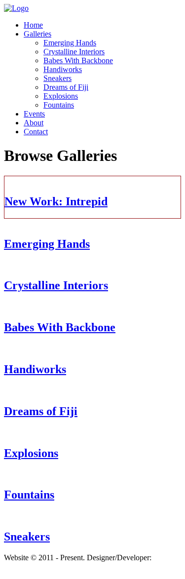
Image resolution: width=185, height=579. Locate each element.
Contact (36, 131)
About (33, 122)
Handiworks (62, 69)
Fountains (58, 105)
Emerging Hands (69, 43)
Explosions (60, 96)
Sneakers (57, 78)
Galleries (37, 34)
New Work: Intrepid (56, 201)
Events (34, 114)
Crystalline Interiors (74, 51)
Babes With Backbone (78, 60)
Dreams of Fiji (65, 87)
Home (33, 25)
